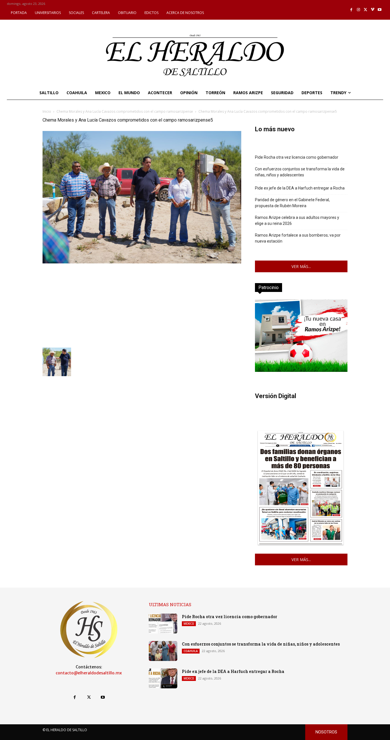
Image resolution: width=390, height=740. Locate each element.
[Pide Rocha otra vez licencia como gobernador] (163, 624)
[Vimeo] (372, 9)
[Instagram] (358, 9)
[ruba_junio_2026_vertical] (301, 370)
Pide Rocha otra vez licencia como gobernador (296, 157)
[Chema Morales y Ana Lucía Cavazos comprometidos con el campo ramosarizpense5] (142, 261)
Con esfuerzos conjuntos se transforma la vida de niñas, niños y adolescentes (300, 172)
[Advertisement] (142, 305)
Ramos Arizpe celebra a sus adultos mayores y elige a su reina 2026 (297, 220)
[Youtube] (379, 9)
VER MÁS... (301, 266)
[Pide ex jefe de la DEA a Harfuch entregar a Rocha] (163, 678)
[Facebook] (351, 9)
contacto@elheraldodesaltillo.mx (89, 673)
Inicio (47, 111)
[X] (365, 9)
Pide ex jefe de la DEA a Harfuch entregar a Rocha (300, 188)
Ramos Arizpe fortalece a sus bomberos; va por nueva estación (298, 238)
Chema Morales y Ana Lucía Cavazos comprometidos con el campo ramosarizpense (125, 111)
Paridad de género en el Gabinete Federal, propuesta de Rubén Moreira (292, 202)
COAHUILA (191, 651)
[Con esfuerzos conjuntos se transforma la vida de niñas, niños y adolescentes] (163, 651)
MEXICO (189, 624)
